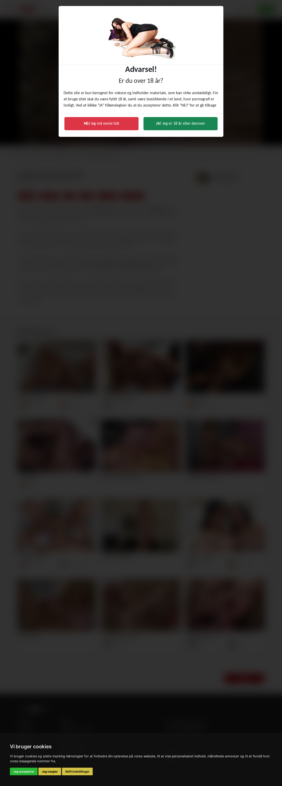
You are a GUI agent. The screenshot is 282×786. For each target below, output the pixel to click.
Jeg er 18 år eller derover (180, 124)
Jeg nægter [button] (50, 771)
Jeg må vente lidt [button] (101, 124)
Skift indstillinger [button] (77, 771)
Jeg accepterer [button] (23, 771)
